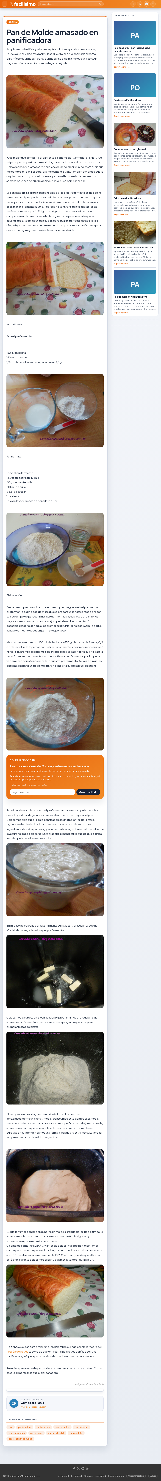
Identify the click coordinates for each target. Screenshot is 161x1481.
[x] (139, 4)
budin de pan (43, 1427)
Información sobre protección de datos (29, 785)
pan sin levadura (17, 1433)
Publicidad (100, 1476)
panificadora (24, 1427)
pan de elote (76, 1433)
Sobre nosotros (116, 1476)
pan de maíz (36, 1433)
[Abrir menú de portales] (4, 4)
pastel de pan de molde (20, 1438)
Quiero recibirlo (88, 792)
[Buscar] (100, 4)
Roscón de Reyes (17, 1351)
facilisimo (25, 3)
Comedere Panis (32, 1402)
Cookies (88, 1476)
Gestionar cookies (136, 1476)
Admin (153, 1476)
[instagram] (153, 4)
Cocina (12, 22)
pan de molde (62, 1427)
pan (11, 1427)
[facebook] (133, 4)
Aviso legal (63, 1476)
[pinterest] (146, 4)
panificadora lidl (56, 1433)
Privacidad (76, 1476)
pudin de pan (81, 1427)
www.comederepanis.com (33, 1407)
